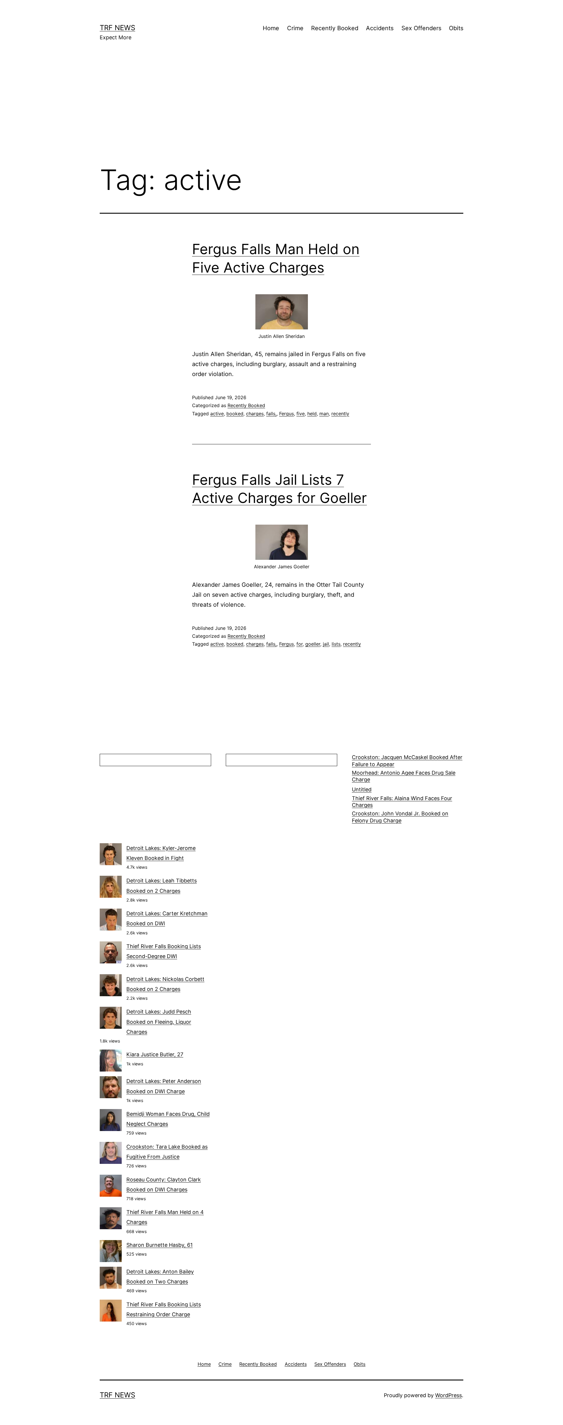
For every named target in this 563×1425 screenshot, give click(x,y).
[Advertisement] (281, 112)
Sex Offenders (421, 28)
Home (271, 28)
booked (234, 413)
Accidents (380, 28)
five (300, 413)
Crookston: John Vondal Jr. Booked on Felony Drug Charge (400, 816)
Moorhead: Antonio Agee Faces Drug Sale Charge (403, 776)
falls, (271, 413)
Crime (295, 28)
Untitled (362, 789)
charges (255, 413)
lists (336, 644)
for (299, 644)
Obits (456, 28)
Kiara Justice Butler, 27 (154, 1054)
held (312, 413)
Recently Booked (334, 28)
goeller (312, 644)
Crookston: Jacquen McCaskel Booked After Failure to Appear (407, 760)
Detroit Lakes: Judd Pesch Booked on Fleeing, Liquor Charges (158, 1022)
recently (340, 413)
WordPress (448, 1395)
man (324, 413)
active (217, 413)
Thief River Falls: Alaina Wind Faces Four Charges (402, 801)
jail (326, 644)
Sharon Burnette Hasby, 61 (159, 1245)
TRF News (117, 27)
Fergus (286, 413)
